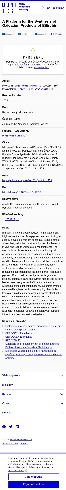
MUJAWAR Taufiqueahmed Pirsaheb (20, 86)
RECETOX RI (13, 340)
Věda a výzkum (11, 375)
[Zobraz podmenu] (59, 375)
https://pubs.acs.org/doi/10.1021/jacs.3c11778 (27, 180)
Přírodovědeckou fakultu (28, 64)
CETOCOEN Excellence (18, 333)
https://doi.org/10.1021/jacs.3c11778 (21, 192)
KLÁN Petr (25, 89)
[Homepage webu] (16, 8)
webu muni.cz (41, 67)
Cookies (24, 443)
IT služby (7, 384)
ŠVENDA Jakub (42, 89)
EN (48, 7)
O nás (5, 403)
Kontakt (7, 412)
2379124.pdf (12, 219)
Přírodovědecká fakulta (13, 135)
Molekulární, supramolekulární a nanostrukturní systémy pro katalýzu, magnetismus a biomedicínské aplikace (33, 354)
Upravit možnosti (16, 470)
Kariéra (6, 394)
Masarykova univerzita (21, 439)
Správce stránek (10, 443)
